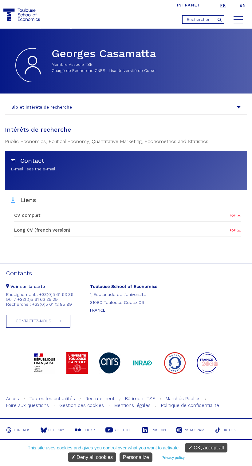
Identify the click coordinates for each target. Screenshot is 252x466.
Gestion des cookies (81, 405)
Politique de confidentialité (190, 405)
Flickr (89, 430)
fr (223, 5)
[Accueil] (22, 15)
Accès (12, 398)
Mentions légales (132, 405)
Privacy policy (173, 458)
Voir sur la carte (27, 286)
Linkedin (157, 430)
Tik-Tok (229, 430)
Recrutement (100, 398)
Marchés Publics (183, 398)
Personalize (136, 457)
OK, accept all (208, 447)
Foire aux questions (27, 405)
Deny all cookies (94, 457)
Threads (21, 430)
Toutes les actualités (52, 398)
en (242, 5)
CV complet (27, 215)
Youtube (123, 430)
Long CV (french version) (42, 230)
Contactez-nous (33, 321)
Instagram (193, 430)
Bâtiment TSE (140, 398)
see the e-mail (41, 169)
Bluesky (56, 430)
